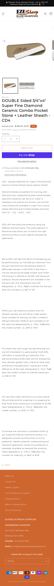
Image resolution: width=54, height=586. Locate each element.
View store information (15, 174)
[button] (3, 14)
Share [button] (7, 465)
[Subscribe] (46, 561)
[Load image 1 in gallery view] (10, 86)
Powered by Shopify (40, 581)
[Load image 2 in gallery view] (27, 86)
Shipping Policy (12, 499)
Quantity (6, 134)
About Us (9, 476)
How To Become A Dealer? (17, 493)
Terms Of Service (13, 510)
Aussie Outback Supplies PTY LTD (23, 581)
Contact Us (10, 482)
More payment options (27, 161)
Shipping (15, 130)
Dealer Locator (12, 487)
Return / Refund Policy (15, 504)
